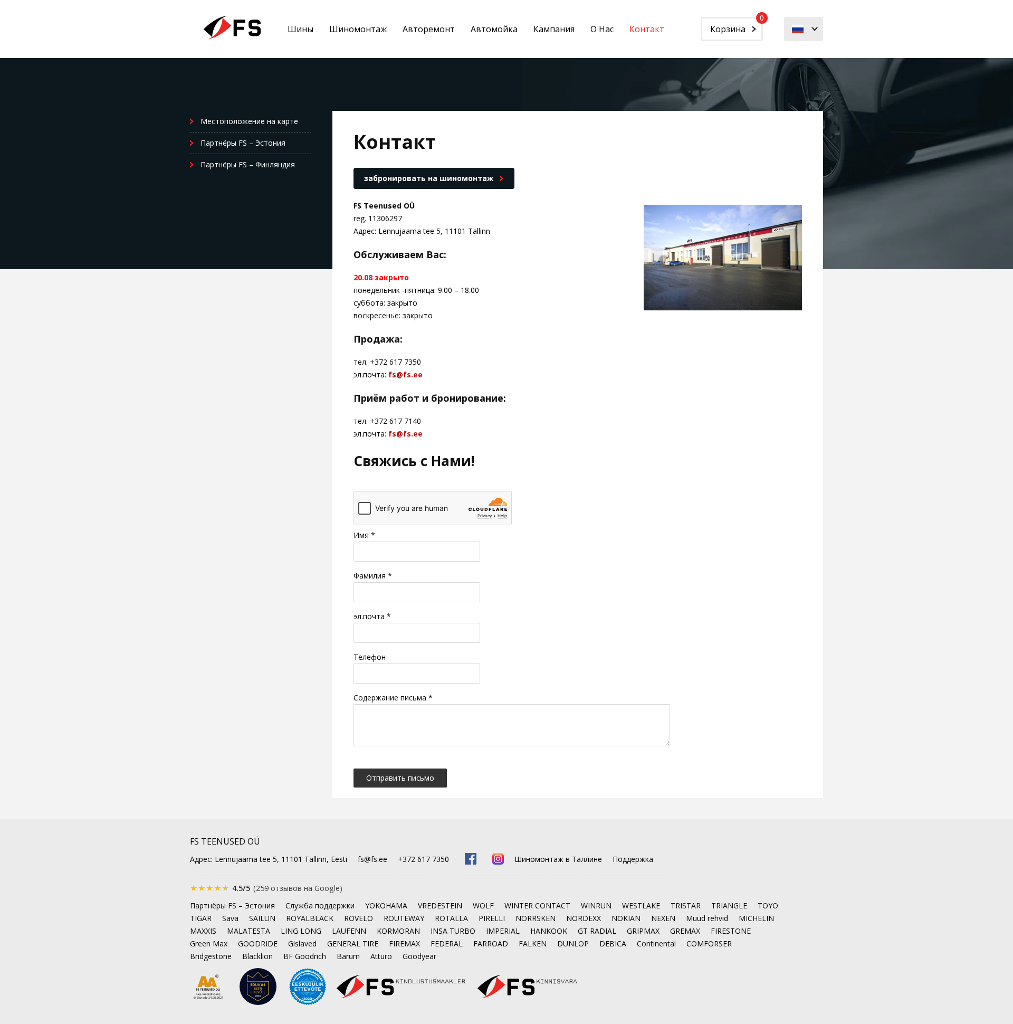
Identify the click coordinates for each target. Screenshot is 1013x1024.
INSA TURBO (453, 931)
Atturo (381, 956)
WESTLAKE (641, 905)
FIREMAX (404, 943)
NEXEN (663, 918)
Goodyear (419, 956)
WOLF (483, 905)
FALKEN (533, 943)
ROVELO (358, 918)
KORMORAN (398, 931)
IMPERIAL (503, 931)
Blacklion (257, 956)
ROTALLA (451, 918)
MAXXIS (203, 931)
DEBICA (612, 943)
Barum (348, 956)
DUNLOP (573, 943)
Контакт (646, 29)
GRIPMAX (643, 931)
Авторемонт (429, 29)
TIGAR (201, 918)
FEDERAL (447, 943)
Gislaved (302, 943)
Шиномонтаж (358, 29)
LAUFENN (349, 931)
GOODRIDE (258, 943)
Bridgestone (211, 956)
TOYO (768, 905)
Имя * (364, 535)
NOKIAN (626, 918)
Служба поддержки (320, 905)
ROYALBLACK (309, 918)
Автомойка (494, 29)
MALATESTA (248, 931)
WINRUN (596, 905)
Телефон (369, 657)
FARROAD (490, 943)
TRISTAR (686, 905)
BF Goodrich (304, 956)
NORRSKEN (535, 918)
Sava (230, 918)
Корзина (736, 26)
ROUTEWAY (404, 918)
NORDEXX (583, 918)
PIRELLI (492, 918)
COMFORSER (709, 943)
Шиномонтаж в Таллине (558, 859)
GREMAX (685, 931)
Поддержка (633, 859)
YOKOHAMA (386, 905)
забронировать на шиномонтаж (428, 178)
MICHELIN (756, 918)
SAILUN (262, 918)
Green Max (208, 943)
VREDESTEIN (440, 905)
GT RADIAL (597, 931)
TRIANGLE (729, 905)
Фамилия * (372, 576)
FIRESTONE (731, 931)
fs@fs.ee (405, 374)
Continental (656, 943)
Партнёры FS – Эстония (242, 143)
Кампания (554, 29)
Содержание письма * (393, 698)
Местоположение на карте (249, 121)
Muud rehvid (707, 918)
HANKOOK (548, 931)
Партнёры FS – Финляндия (247, 164)
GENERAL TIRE (352, 943)
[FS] (232, 27)
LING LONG (301, 931)
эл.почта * (372, 616)
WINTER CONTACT (537, 905)
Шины (300, 29)
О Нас (602, 29)
